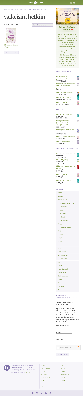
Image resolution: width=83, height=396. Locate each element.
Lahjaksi (60, 238)
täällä (28, 373)
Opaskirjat (63, 213)
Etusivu (6, 9)
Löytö (60, 248)
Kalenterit (61, 196)
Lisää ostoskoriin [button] (11, 53)
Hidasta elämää (35, 2)
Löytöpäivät (62, 252)
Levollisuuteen (63, 245)
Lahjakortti (61, 234)
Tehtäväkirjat (64, 220)
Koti (59, 231)
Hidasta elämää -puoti (15, 9)
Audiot (43, 365)
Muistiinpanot (62, 258)
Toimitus (63, 381)
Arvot (63, 365)
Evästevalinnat (46, 387)
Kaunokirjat (63, 206)
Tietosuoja (44, 384)
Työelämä (61, 283)
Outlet (60, 265)
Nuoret (60, 262)
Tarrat (60, 279)
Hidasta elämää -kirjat (67, 203)
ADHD (60, 193)
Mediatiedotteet (46, 378)
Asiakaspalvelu (46, 368)
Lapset (60, 241)
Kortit (60, 224)
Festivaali (64, 368)
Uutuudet (61, 286)
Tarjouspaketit (63, 276)
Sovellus (64, 378)
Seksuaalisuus (62, 272)
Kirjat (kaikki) (62, 200)
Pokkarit (62, 217)
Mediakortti (65, 375)
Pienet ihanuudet (63, 269)
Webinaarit (61, 290)
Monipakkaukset (63, 255)
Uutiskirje (44, 375)
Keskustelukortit (65, 227)
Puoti (42, 381)
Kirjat (61, 210)
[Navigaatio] (78, 3)
